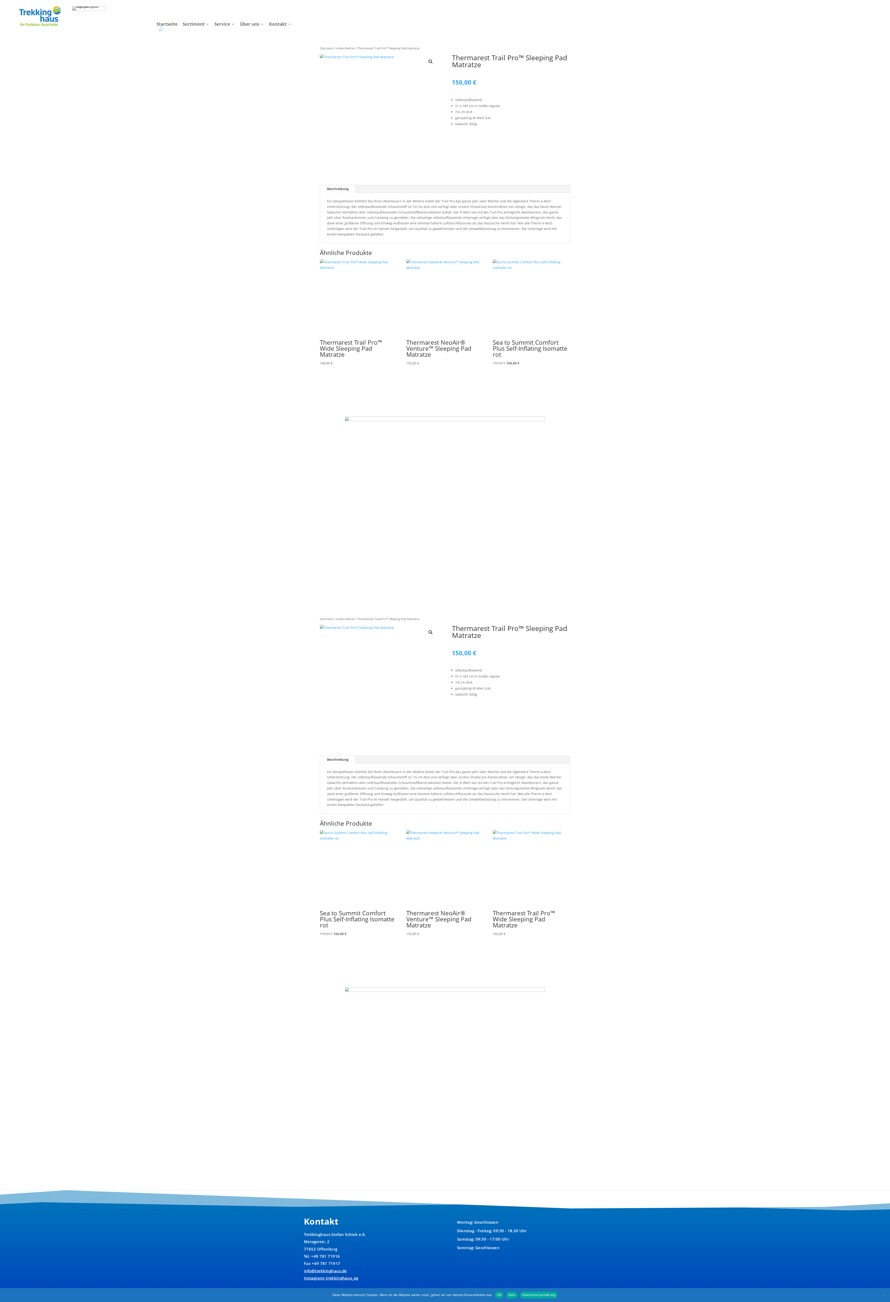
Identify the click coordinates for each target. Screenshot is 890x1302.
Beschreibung (338, 189)
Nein (511, 1295)
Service (222, 24)
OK (499, 1295)
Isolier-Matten (345, 48)
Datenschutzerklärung (538, 1295)
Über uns (249, 24)
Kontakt (278, 24)
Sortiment (194, 24)
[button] (430, 61)
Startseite (167, 24)
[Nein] (884, 1295)
